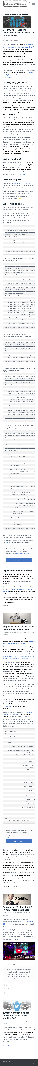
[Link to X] (28, 1063)
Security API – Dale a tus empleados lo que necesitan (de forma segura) (19, 32)
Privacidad (5, 40)
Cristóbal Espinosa (16, 40)
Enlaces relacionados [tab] (13, 993)
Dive (6, 704)
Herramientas (22, 632)
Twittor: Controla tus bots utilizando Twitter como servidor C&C (16, 1015)
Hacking (27, 38)
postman (8, 542)
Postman (28, 193)
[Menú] (32, 3)
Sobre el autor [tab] (10, 964)
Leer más (6, 1045)
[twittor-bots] (17, 1005)
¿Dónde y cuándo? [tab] (12, 985)
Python (8, 75)
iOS (24, 167)
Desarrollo (15, 38)
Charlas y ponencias (17, 912)
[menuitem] (28, 3)
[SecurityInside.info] (16, 3)
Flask (31, 72)
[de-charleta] (17, 899)
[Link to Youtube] (34, 1063)
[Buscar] (28, 3)
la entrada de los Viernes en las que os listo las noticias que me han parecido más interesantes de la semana (19, 656)
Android (19, 167)
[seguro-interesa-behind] (17, 618)
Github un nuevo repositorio (22, 183)
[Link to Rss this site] (31, 1063)
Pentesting (24, 1021)
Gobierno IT (21, 38)
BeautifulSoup (7, 706)
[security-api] (17, 22)
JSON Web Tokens (21, 174)
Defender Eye (29, 1061)
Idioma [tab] (8, 989)
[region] (19, 974)
